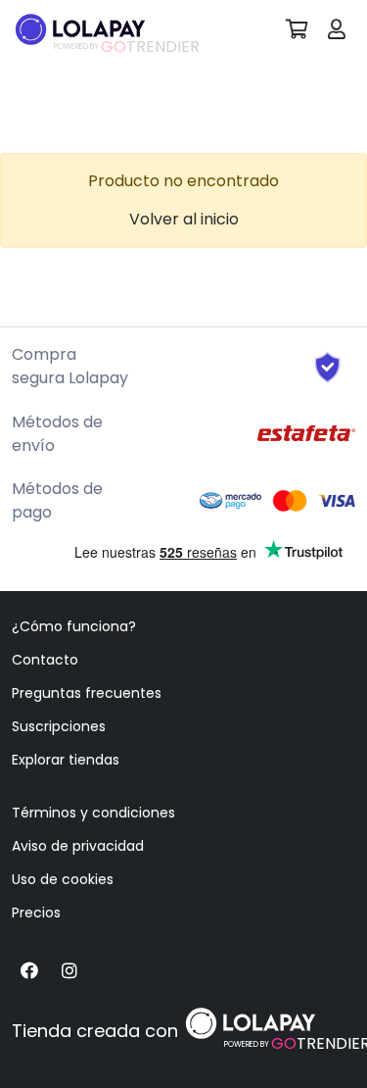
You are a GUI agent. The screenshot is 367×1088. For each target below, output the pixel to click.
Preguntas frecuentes (86, 693)
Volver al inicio (184, 219)
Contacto (45, 659)
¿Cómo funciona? (74, 626)
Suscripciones (59, 726)
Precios (36, 912)
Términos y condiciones (93, 812)
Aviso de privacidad (78, 846)
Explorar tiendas (65, 759)
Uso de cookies (63, 879)
